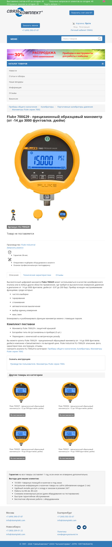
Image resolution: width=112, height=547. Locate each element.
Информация (15, 87)
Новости (13, 70)
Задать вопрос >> (52, 4)
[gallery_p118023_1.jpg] (13, 215)
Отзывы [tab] (59, 275)
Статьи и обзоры (17, 76)
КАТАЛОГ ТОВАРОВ (17, 63)
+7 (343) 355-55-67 (65, 516)
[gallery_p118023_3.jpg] (63, 215)
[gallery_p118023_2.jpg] (38, 215)
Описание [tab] (14, 275)
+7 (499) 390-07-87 (30, 30)
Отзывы (13, 93)
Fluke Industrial (28, 244)
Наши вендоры (16, 82)
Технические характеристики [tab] (37, 275)
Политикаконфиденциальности (67, 533)
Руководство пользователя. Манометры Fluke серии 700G (37, 364)
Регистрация (84, 27)
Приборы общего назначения (62, 348)
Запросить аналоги (15, 247)
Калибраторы (83, 348)
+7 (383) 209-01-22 (14, 530)
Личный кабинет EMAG (82, 30)
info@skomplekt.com (15, 520)
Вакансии (13, 98)
